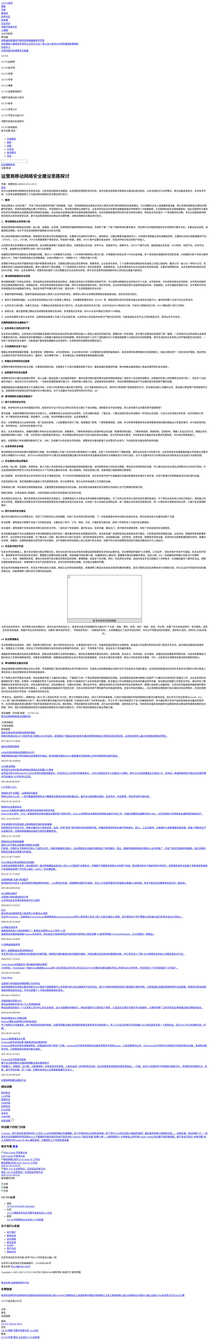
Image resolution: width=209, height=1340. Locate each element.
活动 (9, 156)
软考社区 (5, 16)
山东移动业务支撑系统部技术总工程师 (20, 900)
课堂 (17, 51)
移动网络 (10, 766)
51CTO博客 (12, 1213)
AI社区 (10, 149)
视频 (9, 142)
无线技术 (13, 927)
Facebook (5, 1059)
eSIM (3, 766)
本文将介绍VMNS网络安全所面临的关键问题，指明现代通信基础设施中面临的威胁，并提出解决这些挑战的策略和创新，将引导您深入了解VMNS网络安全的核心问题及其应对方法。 (93, 954)
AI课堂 (4, 30)
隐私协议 (11, 1252)
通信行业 (21, 1080)
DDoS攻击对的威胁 (17, 862)
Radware (5, 1039)
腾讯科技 (14, 1295)
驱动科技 (42, 1295)
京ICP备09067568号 (20, 1266)
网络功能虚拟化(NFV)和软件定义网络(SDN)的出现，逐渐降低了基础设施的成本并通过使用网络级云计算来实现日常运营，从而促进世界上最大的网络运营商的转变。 (84, 736)
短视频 (25, 40)
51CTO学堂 (12, 1220)
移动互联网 (7, 716)
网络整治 (12, 1080)
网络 (10, 746)
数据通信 (13, 1039)
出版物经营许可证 (20, 1283)
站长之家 (75, 1295)
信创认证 (26, 44)
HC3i (24, 1206)
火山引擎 (180, 1295)
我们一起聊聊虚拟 (17, 950)
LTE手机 (5, 787)
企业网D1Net (155, 1295)
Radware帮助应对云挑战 (19, 1021)
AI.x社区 (47, 1213)
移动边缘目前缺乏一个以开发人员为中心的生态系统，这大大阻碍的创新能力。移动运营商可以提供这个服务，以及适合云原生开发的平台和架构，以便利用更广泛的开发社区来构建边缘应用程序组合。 (102, 1007)
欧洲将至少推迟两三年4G (24, 913)
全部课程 (5, 44)
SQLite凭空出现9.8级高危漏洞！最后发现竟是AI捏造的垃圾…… (145, 1133)
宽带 (17, 944)
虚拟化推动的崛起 (18, 732)
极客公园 (121, 1295)
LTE (12, 787)
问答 (12, 51)
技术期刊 (11, 152)
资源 (8, 51)
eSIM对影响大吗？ (18, 752)
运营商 (16, 746)
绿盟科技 (26, 716)
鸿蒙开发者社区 (9, 27)
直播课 (31, 40)
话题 (9, 146)
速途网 (83, 1295)
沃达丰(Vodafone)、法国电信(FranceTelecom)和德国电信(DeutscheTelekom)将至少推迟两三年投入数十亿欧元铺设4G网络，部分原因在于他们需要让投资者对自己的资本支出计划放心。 (92, 917)
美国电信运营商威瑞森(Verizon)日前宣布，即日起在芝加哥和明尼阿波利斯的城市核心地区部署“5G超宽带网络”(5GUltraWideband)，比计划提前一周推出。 (78, 934)
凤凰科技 (33, 1295)
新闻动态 (11, 1235)
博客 (3, 6)
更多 (15, 1146)
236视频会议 (132, 1295)
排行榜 (18, 40)
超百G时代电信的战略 (20, 845)
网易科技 (23, 1295)
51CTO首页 (7, 3)
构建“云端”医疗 (14, 879)
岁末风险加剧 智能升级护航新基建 (26, 824)
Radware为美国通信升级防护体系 (28, 810)
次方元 (172, 1295)
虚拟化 (4, 746)
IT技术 (52, 44)
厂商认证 (44, 44)
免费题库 (73, 44)
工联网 (113, 1295)
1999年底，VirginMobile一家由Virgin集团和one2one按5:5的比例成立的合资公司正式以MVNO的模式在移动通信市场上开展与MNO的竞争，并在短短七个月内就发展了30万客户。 (89, 968)
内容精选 (11, 139)
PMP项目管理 (62, 44)
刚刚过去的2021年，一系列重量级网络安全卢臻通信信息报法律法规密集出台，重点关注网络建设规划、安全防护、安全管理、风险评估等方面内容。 (76, 796)
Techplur (31, 1206)
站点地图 (11, 1239)
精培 (20, 1220)
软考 (19, 44)
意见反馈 (11, 1242)
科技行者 (51, 1295)
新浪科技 (5, 1295)
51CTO (10, 1206)
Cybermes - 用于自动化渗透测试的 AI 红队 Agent (25, 1133)
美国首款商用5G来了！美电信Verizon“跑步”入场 (33, 931)
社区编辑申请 (8, 164)
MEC (15, 1018)
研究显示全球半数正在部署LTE (27, 770)
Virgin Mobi (6, 977)
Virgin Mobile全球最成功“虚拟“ (24, 964)
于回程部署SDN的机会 (20, 983)
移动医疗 (12, 893)
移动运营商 (7, 1018)
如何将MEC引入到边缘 (20, 1004)
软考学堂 (39, 40)
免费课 (4, 20)
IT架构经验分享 (14, 897)
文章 (3, 51)
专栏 (21, 51)
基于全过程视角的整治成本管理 (25, 1063)
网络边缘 (22, 1018)
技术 (19, 807)
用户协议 (11, 1248)
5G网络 (5, 944)
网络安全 (17, 716)
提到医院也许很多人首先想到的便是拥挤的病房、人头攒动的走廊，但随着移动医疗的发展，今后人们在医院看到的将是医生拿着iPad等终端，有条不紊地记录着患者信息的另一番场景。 (94, 883)
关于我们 (11, 1232)
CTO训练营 (38, 1220)
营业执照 (6, 1283)
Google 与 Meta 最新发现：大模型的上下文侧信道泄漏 (42, 1140)
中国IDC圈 (143, 1295)
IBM (3, 910)
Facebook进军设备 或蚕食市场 (24, 1042)
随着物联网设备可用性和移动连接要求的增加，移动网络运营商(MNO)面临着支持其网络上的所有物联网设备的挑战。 (60, 756)
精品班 (4, 13)
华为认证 (35, 44)
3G (15, 787)
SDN (19, 1001)
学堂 (3, 10)
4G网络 (5, 927)
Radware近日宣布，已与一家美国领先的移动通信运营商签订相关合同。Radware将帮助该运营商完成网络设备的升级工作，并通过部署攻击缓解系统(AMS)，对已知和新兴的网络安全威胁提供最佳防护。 (102, 814)
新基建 (20, 841)
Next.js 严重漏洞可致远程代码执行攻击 (47, 1137)
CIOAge (18, 1206)
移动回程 (12, 1001)
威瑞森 (12, 944)
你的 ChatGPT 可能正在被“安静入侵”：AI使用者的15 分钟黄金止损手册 (103, 1137)
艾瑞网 (67, 1295)
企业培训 (5, 23)
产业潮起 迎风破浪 (19, 793)
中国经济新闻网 (95, 1295)
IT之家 (106, 1295)
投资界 (165, 1295)
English (10, 1245)
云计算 (4, 893)
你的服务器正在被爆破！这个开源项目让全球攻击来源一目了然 (81, 1133)
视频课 (4, 40)
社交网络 (14, 1059)
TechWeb (60, 1295)
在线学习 (5, 47)
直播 (26, 51)
